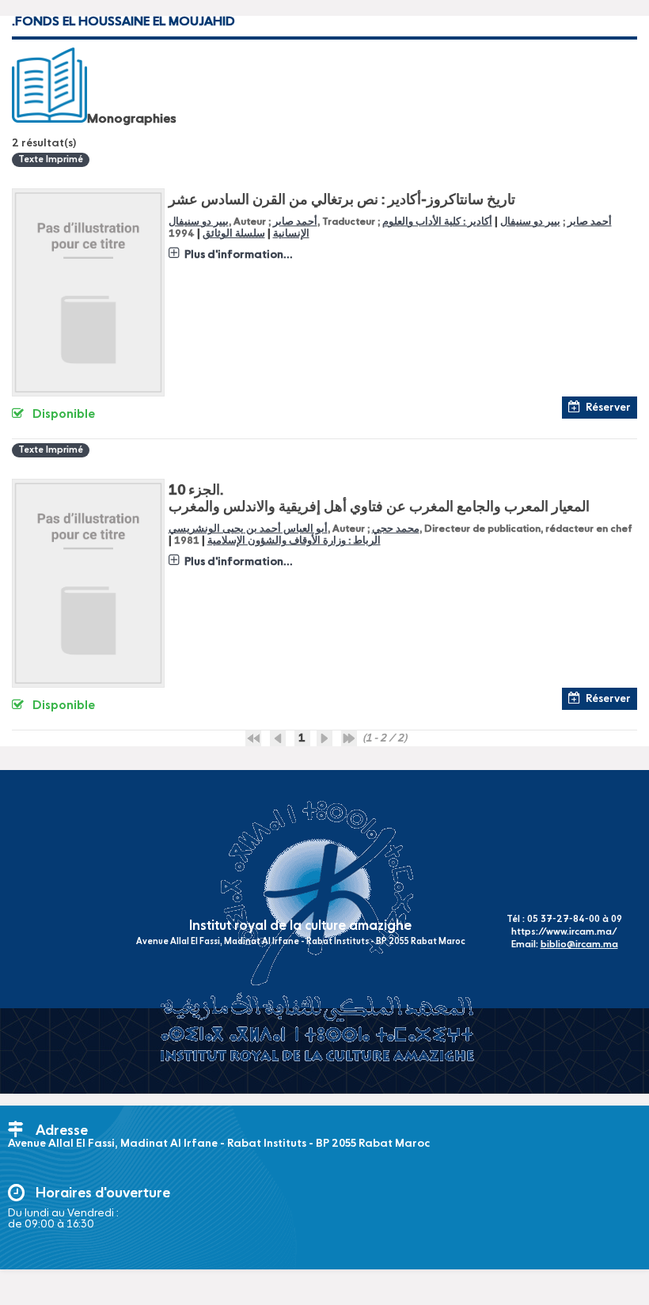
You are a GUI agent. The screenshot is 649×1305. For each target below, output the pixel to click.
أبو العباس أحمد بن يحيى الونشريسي (248, 529)
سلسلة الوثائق (234, 234)
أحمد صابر (295, 222)
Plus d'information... (238, 254)
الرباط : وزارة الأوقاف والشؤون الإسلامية (294, 541)
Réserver (608, 407)
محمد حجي (395, 529)
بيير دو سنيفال (199, 222)
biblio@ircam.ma (579, 945)
